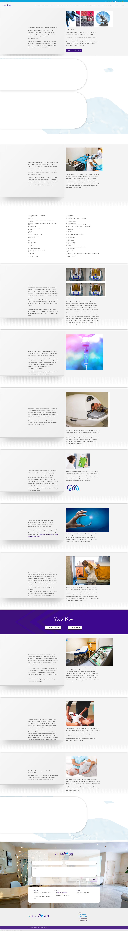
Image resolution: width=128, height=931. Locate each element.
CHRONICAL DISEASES (48, 5)
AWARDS (123, 5)
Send (93, 879)
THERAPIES (67, 5)
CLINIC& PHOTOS (39, 5)
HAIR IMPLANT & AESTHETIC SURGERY (111, 5)
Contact (118, 1)
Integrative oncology (53, 627)
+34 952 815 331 (60, 894)
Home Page (109, 1)
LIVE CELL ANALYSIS (59, 5)
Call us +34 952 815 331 (74, 50)
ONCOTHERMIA (75, 5)
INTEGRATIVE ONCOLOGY (96, 5)
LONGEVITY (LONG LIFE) (84, 5)
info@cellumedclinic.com (62, 892)
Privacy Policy (83, 914)
